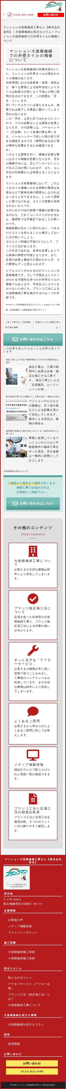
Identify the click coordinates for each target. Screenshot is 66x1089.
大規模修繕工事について (24, 1005)
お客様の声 (15, 920)
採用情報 (14, 1044)
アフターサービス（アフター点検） (29, 986)
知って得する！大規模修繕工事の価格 (18, 325)
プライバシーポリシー (23, 933)
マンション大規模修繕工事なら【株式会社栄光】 (36, 1085)
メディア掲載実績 (20, 926)
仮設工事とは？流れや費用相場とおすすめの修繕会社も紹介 (32, 361)
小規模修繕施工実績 (21, 958)
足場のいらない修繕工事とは (48, 325)
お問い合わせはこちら (36, 339)
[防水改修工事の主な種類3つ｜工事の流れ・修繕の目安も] (16, 410)
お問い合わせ (32, 1063)
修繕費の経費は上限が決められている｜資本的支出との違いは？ (32, 432)
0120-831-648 (32, 1071)
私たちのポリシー (20, 978)
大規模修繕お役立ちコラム (33, 32)
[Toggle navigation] (4, 14)
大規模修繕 (14, 310)
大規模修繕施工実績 (21, 952)
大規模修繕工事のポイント (34, 310)
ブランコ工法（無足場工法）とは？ (29, 997)
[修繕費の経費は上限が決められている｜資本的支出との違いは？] (16, 447)
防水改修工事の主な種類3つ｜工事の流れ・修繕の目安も (33, 396)
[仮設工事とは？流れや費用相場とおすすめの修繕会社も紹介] (16, 376)
